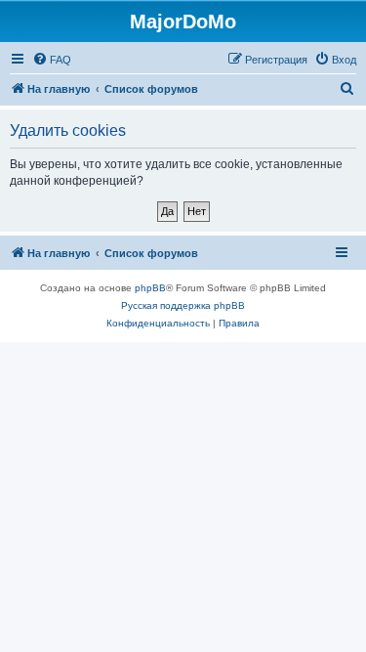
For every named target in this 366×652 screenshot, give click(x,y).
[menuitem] (51, 59)
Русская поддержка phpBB (183, 305)
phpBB (150, 288)
